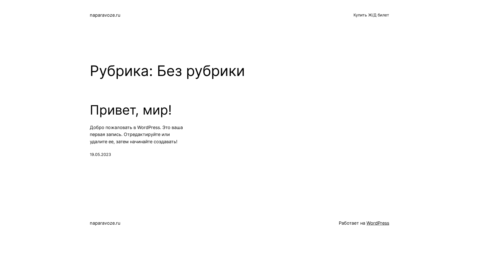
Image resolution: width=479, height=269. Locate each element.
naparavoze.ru (105, 15)
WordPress (377, 223)
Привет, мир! (131, 110)
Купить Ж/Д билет (371, 14)
